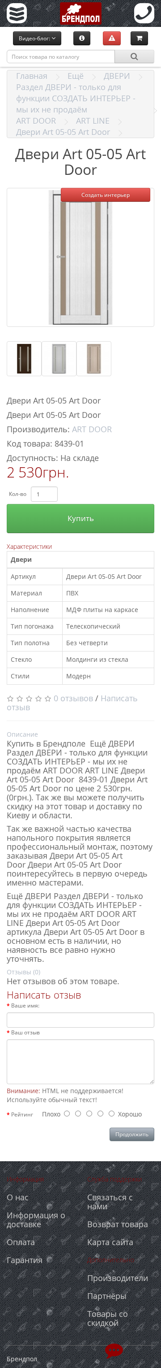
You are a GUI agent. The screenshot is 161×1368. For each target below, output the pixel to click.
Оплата (21, 1242)
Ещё (76, 75)
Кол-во (17, 494)
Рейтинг (22, 1114)
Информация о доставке (36, 1219)
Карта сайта (110, 1242)
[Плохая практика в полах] (112, 38)
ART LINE (93, 120)
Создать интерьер (105, 195)
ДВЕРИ (117, 75)
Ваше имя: (25, 1005)
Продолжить (131, 1134)
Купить (81, 518)
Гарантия (24, 1260)
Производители (117, 1277)
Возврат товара (117, 1224)
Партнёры (107, 1295)
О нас (18, 1197)
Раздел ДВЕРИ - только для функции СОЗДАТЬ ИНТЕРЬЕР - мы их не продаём (76, 98)
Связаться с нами (110, 1202)
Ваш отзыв (25, 1032)
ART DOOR (36, 120)
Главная (31, 75)
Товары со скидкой (107, 1318)
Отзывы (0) (23, 972)
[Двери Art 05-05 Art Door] (80, 257)
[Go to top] (114, 1350)
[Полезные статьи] (81, 38)
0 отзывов (73, 698)
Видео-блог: (35, 38)
